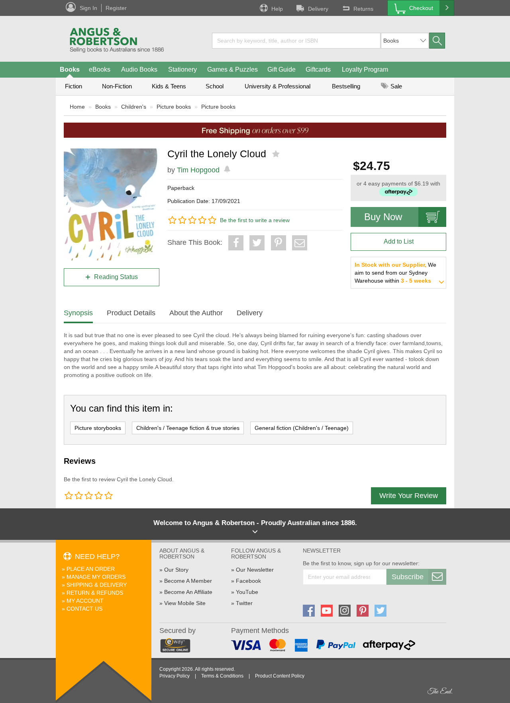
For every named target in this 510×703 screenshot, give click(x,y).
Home (77, 106)
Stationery (182, 69)
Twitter (244, 603)
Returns (363, 9)
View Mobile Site (185, 603)
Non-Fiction (117, 86)
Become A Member (188, 581)
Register (116, 8)
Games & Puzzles (232, 69)
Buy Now (383, 216)
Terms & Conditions (222, 676)
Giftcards (318, 69)
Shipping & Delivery (97, 585)
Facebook (248, 581)
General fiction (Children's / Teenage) (302, 428)
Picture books (174, 106)
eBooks (99, 69)
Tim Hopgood (198, 170)
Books (70, 69)
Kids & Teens (169, 86)
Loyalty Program (365, 69)
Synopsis (78, 313)
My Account (85, 601)
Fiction (73, 86)
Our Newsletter (255, 569)
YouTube (247, 592)
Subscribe (408, 577)
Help (277, 9)
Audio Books (139, 69)
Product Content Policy (279, 676)
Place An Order (91, 569)
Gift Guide (281, 69)
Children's (133, 106)
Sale (395, 86)
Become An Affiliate (188, 592)
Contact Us (84, 608)
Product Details (131, 313)
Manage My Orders (96, 577)
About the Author (196, 313)
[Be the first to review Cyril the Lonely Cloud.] (276, 154)
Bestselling (346, 86)
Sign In (88, 8)
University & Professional (277, 86)
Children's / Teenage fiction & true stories (187, 428)
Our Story (176, 569)
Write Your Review (408, 496)
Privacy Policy (174, 676)
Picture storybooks (98, 428)
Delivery (318, 9)
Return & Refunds (95, 593)
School (215, 86)
